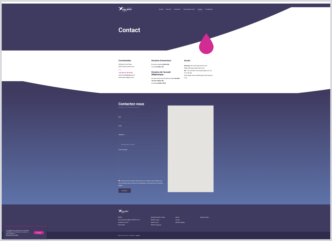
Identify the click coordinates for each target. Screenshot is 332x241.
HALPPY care (155, 222)
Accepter (38, 232)
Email (119, 126)
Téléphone (121, 134)
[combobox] (141, 144)
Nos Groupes (121, 224)
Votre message (122, 149)
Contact (178, 220)
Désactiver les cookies (12, 235)
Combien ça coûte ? (123, 222)
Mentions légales (180, 222)
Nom (119, 117)
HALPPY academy (156, 225)
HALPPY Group (155, 220)
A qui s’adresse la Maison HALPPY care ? (129, 219)
